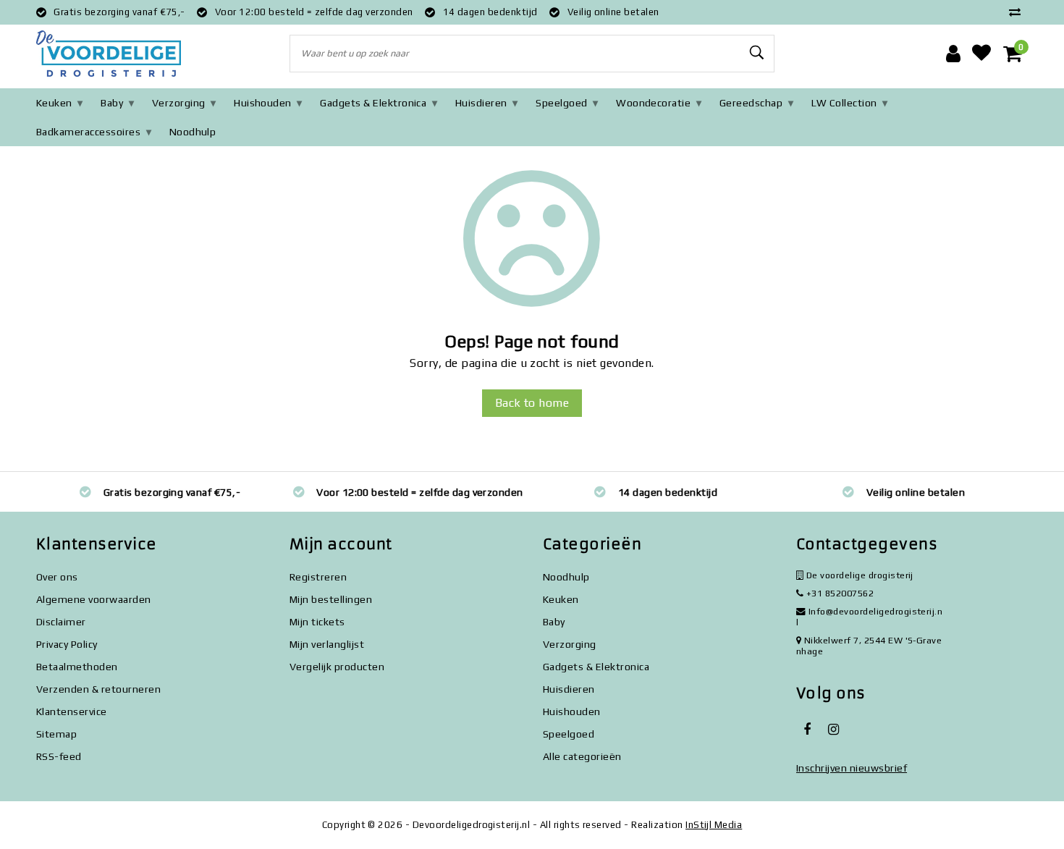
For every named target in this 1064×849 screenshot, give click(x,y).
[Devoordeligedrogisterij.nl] (108, 54)
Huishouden (263, 103)
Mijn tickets (317, 622)
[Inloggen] (953, 53)
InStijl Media (713, 824)
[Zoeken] (757, 53)
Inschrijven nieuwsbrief (851, 768)
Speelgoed (561, 103)
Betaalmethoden (77, 666)
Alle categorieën (582, 756)
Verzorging (179, 103)
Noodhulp (192, 132)
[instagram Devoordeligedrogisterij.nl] (833, 729)
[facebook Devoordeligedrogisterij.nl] (807, 729)
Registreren (318, 577)
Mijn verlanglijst (327, 644)
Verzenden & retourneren (98, 689)
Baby (112, 103)
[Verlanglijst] (981, 53)
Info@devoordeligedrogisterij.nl (869, 617)
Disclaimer (61, 622)
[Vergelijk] (1018, 12)
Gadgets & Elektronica (373, 103)
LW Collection (844, 103)
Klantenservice (71, 711)
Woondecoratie (653, 103)
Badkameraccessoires (88, 132)
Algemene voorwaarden (93, 599)
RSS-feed (59, 756)
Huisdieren (481, 103)
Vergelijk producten (337, 666)
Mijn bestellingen (331, 599)
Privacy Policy (67, 644)
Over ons (57, 577)
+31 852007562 (838, 593)
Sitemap (56, 734)
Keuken (54, 103)
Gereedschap (750, 103)
